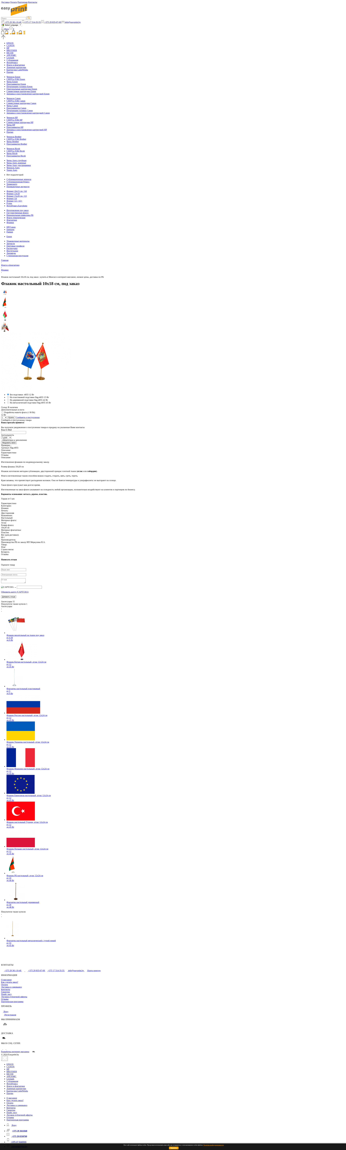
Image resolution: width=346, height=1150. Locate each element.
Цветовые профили (15, 246)
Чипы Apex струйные (16, 160)
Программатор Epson (16, 84)
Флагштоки (11, 220)
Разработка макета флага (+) (19, 412)
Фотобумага (12, 62)
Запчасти (10, 243)
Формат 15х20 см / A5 (16, 196)
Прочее (9, 72)
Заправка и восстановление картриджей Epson (27, 94)
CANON (10, 45)
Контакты (32, 2)
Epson (9, 236)
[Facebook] (2, 1048)
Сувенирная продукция (17, 256)
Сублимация (12, 60)
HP (7, 48)
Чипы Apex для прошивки (18, 165)
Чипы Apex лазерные (16, 163)
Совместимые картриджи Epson (21, 91)
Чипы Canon (12, 106)
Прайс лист (6, 994)
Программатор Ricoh (16, 156)
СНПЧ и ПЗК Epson (15, 79)
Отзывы (5, 999)
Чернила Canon (13, 98)
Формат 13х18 (13, 193)
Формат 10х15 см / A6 (16, 191)
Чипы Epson (12, 82)
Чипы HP (10, 125)
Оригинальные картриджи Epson (21, 89)
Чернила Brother (13, 137)
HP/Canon (11, 227)
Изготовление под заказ (17, 210)
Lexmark (10, 58)
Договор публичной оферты (14, 997)
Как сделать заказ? (9, 982)
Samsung (10, 229)
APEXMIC (11, 55)
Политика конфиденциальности (213, 1145)
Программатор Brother (16, 144)
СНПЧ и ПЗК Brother (16, 139)
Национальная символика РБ (19, 215)
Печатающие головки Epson (19, 86)
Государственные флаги (17, 213)
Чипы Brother (12, 141)
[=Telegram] (4, 1048)
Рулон (9, 203)
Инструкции (12, 251)
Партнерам (22, 2)
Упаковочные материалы (17, 241)
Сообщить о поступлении (28, 417)
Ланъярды (11, 253)
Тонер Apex (11, 170)
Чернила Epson (13, 77)
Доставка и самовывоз (11, 987)
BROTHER (11, 50)
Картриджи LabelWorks (17, 70)
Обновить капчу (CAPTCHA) (15, 592)
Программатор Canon (16, 108)
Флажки (10, 222)
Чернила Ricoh (13, 148)
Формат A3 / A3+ (14, 201)
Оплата (13, 2)
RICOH (9, 53)
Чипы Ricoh (11, 153)
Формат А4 (11, 198)
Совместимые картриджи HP (19, 122)
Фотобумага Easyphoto (16, 206)
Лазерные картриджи (16, 67)
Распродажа (11, 248)
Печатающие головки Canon (19, 110)
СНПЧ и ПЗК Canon (15, 101)
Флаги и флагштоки (15, 65)
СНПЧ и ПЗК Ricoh (15, 151)
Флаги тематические (15, 217)
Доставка (5, 2)
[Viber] (7, 1048)
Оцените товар (8, 565)
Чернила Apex (13, 168)
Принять (174, 1148)
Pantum (9, 232)
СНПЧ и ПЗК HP (14, 120)
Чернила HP (12, 117)
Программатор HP (14, 127)
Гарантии (5, 992)
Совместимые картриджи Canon (21, 103)
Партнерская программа (12, 1001)
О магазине (6, 980)
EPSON (10, 43)
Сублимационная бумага (17, 182)
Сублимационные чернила (18, 179)
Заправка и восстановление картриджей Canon (28, 113)
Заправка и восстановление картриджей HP (26, 130)
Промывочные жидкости (17, 186)
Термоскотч (11, 184)
